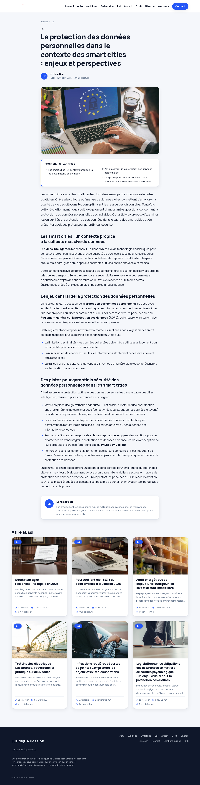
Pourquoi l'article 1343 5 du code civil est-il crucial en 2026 (98, 582)
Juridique (92, 6)
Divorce (150, 6)
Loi (119, 6)
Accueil (69, 6)
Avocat (128, 6)
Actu (80, 6)
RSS (186, 741)
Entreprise (107, 6)
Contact (180, 6)
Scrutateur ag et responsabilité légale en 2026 (37, 582)
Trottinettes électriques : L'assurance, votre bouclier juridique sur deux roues (35, 668)
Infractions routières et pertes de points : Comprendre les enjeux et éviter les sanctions (98, 668)
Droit (139, 6)
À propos (163, 6)
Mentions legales (172, 741)
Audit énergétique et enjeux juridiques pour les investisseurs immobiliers (155, 584)
